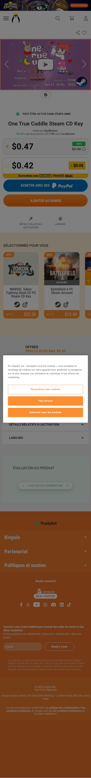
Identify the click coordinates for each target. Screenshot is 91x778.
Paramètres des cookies (46, 389)
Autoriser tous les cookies (45, 412)
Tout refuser (45, 400)
